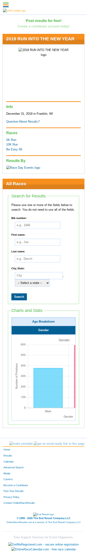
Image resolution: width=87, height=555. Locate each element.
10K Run (12, 144)
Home (6, 449)
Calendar (8, 461)
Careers (8, 479)
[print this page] (21, 443)
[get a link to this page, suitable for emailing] (59, 443)
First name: (18, 234)
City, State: (18, 268)
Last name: (18, 251)
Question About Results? (23, 121)
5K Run (11, 140)
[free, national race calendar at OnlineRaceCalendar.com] (43, 549)
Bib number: (19, 217)
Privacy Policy (11, 497)
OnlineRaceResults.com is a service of (43, 522)
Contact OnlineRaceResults (19, 502)
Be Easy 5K (14, 149)
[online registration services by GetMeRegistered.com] (43, 543)
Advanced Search (13, 467)
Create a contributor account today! (44, 26)
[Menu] (6, 5)
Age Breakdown (43, 321)
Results (7, 455)
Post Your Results (13, 491)
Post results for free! (43, 21)
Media (6, 473)
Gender (43, 330)
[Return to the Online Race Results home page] (14, 10)
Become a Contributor (15, 485)
